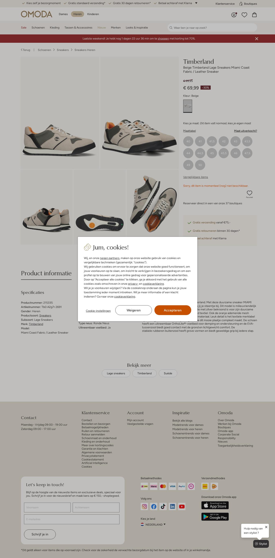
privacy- (133, 283)
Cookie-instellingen (98, 310)
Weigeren (134, 310)
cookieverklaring (153, 283)
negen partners (109, 258)
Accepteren (173, 310)
